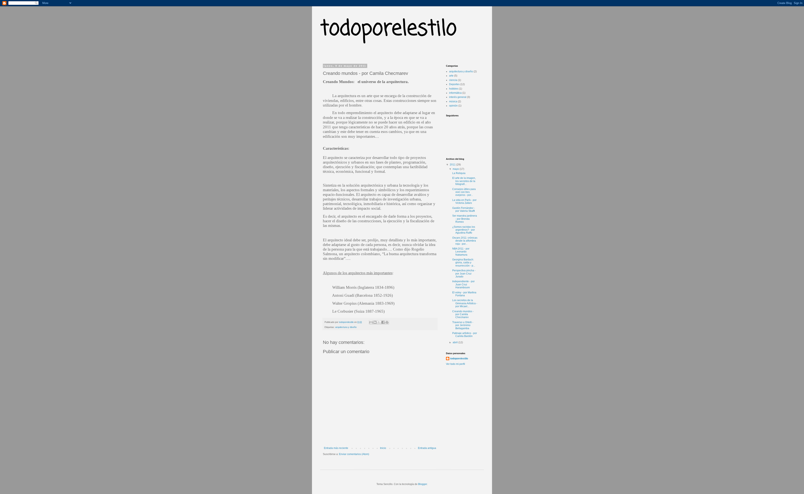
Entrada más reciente (336, 448)
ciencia (453, 80)
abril (455, 342)
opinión (453, 105)
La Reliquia (458, 173)
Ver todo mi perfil (455, 364)
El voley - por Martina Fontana (464, 294)
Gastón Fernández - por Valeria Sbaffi (463, 209)
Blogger (422, 484)
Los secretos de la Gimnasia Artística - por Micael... (464, 303)
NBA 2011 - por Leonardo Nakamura (460, 251)
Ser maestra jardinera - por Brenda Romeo (464, 218)
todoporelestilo (388, 29)
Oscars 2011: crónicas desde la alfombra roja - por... (464, 240)
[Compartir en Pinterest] (387, 322)
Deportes (454, 84)
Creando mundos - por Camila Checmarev (463, 314)
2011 (453, 164)
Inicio (383, 448)
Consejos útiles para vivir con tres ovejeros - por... (464, 192)
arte (451, 75)
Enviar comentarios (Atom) (354, 454)
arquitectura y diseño (346, 327)
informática (455, 92)
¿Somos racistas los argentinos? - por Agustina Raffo (463, 229)
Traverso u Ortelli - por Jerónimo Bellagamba (462, 325)
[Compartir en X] (379, 322)
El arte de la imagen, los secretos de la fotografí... (464, 181)
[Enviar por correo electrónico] (371, 322)
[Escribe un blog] (375, 322)
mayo (456, 169)
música (453, 101)
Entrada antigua (427, 448)
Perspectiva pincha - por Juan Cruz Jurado (463, 273)
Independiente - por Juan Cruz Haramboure (463, 284)
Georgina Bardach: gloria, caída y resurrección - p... (463, 262)
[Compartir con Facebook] (383, 322)
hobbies (453, 88)
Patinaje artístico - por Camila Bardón (464, 335)
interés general (457, 97)
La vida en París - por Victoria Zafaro (464, 201)
